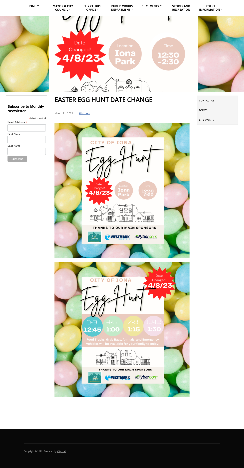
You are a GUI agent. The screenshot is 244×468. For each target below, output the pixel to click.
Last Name (14, 145)
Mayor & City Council (63, 8)
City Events (150, 6)
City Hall (61, 451)
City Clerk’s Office (92, 8)
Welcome (84, 113)
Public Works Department (122, 8)
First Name (14, 134)
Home (32, 6)
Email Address (17, 122)
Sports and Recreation (181, 8)
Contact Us (207, 100)
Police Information (209, 8)
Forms (203, 110)
